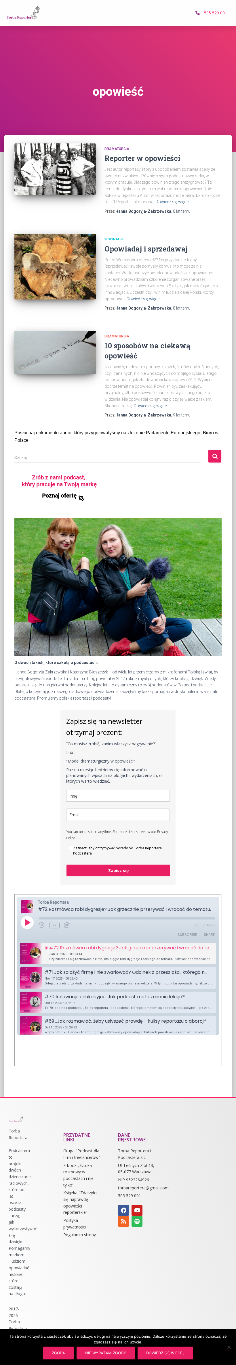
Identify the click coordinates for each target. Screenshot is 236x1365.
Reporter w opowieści (142, 158)
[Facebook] (123, 1210)
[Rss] (123, 1221)
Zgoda (58, 1353)
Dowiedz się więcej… (174, 201)
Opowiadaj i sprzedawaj (146, 249)
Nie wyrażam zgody (105, 1353)
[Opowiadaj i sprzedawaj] (55, 267)
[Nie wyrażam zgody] (229, 1347)
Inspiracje (114, 239)
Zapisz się (118, 870)
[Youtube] (137, 1210)
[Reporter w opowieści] (55, 169)
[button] (168, 12)
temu (182, 211)
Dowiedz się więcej (165, 1353)
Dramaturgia (116, 149)
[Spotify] (137, 1221)
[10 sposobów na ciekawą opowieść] (55, 353)
